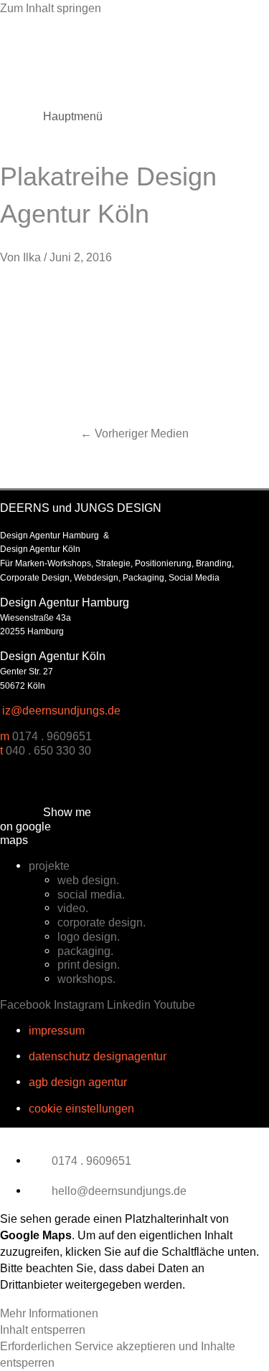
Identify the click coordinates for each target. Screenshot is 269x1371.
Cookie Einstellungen (81, 1108)
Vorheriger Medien (134, 433)
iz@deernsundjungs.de (61, 710)
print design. (88, 964)
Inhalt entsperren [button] (42, 1329)
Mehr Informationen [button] (49, 1313)
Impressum (57, 1030)
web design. (88, 879)
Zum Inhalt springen (50, 7)
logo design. (88, 936)
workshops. (86, 978)
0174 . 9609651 (52, 736)
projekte (49, 865)
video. (72, 907)
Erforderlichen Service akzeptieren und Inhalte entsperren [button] (117, 1354)
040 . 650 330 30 (48, 750)
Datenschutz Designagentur (97, 1056)
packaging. (85, 950)
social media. (91, 894)
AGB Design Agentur (78, 1081)
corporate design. (101, 922)
